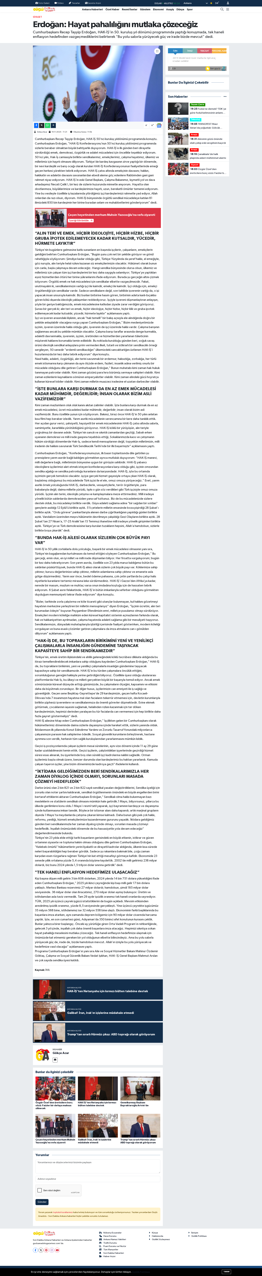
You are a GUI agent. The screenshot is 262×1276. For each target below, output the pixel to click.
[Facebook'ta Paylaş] (36, 125)
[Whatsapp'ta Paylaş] (47, 125)
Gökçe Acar (42, 132)
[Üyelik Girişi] (226, 3)
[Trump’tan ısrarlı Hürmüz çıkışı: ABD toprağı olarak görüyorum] (140, 1125)
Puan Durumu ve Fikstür (114, 1246)
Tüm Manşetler (110, 1249)
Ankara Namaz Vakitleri (114, 1239)
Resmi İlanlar (129, 9)
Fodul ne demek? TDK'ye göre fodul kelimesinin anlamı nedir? (208, 111)
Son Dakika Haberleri (113, 1253)
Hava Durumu (109, 1236)
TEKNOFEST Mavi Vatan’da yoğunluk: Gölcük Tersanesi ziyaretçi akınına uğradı (205, 126)
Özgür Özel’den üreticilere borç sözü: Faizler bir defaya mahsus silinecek (53, 1105)
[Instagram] (51, 1250)
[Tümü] (225, 96)
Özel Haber (112, 9)
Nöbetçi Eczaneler (112, 1233)
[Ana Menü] (227, 10)
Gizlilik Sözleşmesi (161, 1239)
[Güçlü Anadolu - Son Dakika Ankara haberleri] (44, 9)
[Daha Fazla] (53, 125)
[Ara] (222, 10)
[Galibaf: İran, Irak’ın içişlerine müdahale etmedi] (98, 1125)
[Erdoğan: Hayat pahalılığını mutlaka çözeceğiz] (98, 84)
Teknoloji (195, 120)
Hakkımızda (157, 1236)
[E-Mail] (55, 1059)
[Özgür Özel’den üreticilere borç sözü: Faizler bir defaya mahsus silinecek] (55, 1088)
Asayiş (170, 9)
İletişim (194, 1233)
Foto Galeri (43, 3)
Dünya (180, 9)
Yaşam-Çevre (197, 105)
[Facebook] (35, 1250)
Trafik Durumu (110, 1243)
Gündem (145, 9)
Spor (190, 9)
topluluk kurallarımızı (63, 1212)
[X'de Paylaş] (41, 125)
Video (61, 3)
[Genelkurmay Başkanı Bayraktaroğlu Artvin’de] (140, 1088)
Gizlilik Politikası (199, 1236)
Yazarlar (76, 3)
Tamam (226, 1272)
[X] (40, 1250)
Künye (155, 1233)
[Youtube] (57, 1250)
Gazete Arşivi (94, 3)
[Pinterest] (46, 1250)
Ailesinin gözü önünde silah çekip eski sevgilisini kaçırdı (208, 141)
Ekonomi (158, 9)
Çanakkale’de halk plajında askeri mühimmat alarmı (208, 156)
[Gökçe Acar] (42, 1055)
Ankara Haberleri (92, 9)
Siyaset (37, 17)
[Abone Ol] (159, 125)
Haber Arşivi (109, 1256)
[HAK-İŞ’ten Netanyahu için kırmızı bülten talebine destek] (98, 1088)
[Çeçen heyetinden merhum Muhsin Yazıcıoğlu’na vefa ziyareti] (55, 1125)
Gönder (42, 1202)
